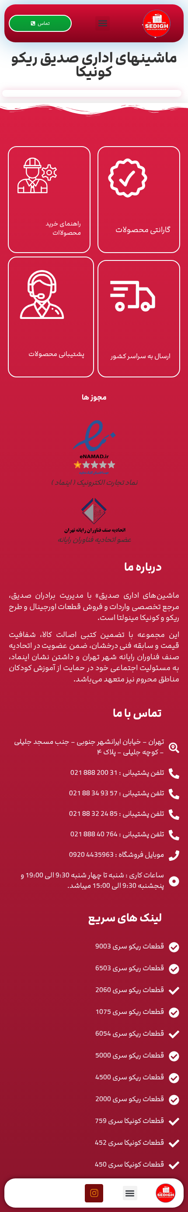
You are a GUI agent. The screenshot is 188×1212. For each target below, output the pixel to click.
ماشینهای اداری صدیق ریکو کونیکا (94, 65)
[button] (102, 23)
